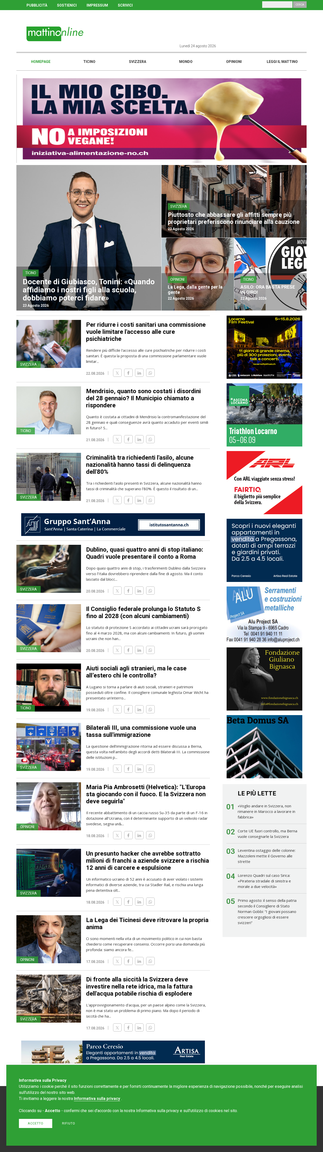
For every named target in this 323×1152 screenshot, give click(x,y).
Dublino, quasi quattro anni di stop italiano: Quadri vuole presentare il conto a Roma (144, 553)
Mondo (186, 62)
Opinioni (234, 62)
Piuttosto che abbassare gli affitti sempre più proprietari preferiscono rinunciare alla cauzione (234, 218)
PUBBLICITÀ (36, 5)
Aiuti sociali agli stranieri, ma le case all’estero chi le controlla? (136, 672)
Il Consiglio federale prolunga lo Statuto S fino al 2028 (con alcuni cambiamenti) (143, 612)
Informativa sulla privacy (97, 1098)
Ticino (89, 62)
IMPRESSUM (97, 5)
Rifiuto (68, 1123)
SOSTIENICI (67, 5)
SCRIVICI (125, 5)
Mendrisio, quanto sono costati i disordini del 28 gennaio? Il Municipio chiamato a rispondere (143, 398)
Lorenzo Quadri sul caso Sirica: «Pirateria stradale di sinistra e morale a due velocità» (264, 881)
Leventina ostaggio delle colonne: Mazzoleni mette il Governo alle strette (266, 856)
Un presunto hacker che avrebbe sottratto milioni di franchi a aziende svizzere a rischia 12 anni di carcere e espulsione (147, 860)
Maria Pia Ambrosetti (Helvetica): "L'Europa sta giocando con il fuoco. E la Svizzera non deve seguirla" (146, 794)
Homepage (40, 62)
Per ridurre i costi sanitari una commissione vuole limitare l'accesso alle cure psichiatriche (146, 331)
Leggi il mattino (282, 62)
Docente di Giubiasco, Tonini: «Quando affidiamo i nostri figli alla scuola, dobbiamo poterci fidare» (89, 289)
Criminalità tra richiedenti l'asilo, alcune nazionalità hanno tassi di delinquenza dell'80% (140, 464)
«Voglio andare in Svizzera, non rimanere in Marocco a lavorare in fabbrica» (266, 811)
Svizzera (137, 62)
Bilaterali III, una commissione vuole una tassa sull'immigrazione (141, 731)
